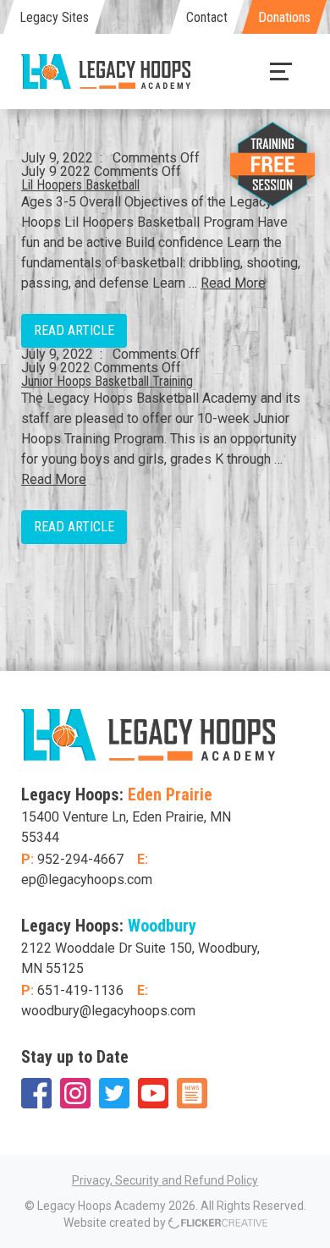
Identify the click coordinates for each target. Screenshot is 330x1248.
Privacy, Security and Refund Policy (165, 1180)
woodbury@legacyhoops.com (108, 1011)
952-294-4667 (80, 859)
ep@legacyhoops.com (86, 879)
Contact (207, 17)
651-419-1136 (80, 990)
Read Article (74, 330)
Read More (233, 283)
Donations (284, 17)
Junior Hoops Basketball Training (107, 381)
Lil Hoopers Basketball (80, 185)
